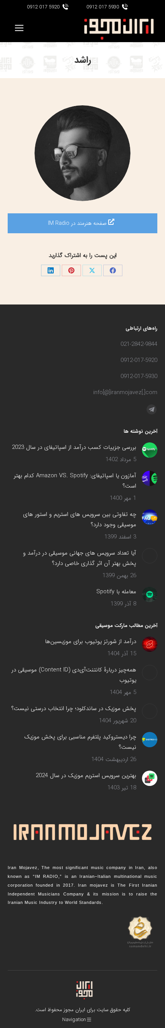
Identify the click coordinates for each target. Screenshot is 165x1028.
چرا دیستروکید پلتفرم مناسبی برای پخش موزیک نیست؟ (80, 742)
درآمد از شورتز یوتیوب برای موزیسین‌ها (90, 641)
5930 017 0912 (102, 7)
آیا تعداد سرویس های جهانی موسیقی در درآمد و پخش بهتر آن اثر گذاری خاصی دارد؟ (79, 558)
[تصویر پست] (149, 450)
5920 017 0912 (43, 7)
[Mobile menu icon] (19, 28)
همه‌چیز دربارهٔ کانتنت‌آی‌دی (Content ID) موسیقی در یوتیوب (74, 675)
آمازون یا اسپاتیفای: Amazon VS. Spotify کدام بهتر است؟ (75, 481)
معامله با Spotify (116, 591)
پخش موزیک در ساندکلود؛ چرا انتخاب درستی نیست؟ (73, 708)
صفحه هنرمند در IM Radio (78, 223)
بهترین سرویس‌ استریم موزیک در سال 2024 (86, 775)
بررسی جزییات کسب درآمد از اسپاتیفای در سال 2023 (74, 447)
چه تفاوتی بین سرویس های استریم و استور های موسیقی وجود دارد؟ (79, 519)
